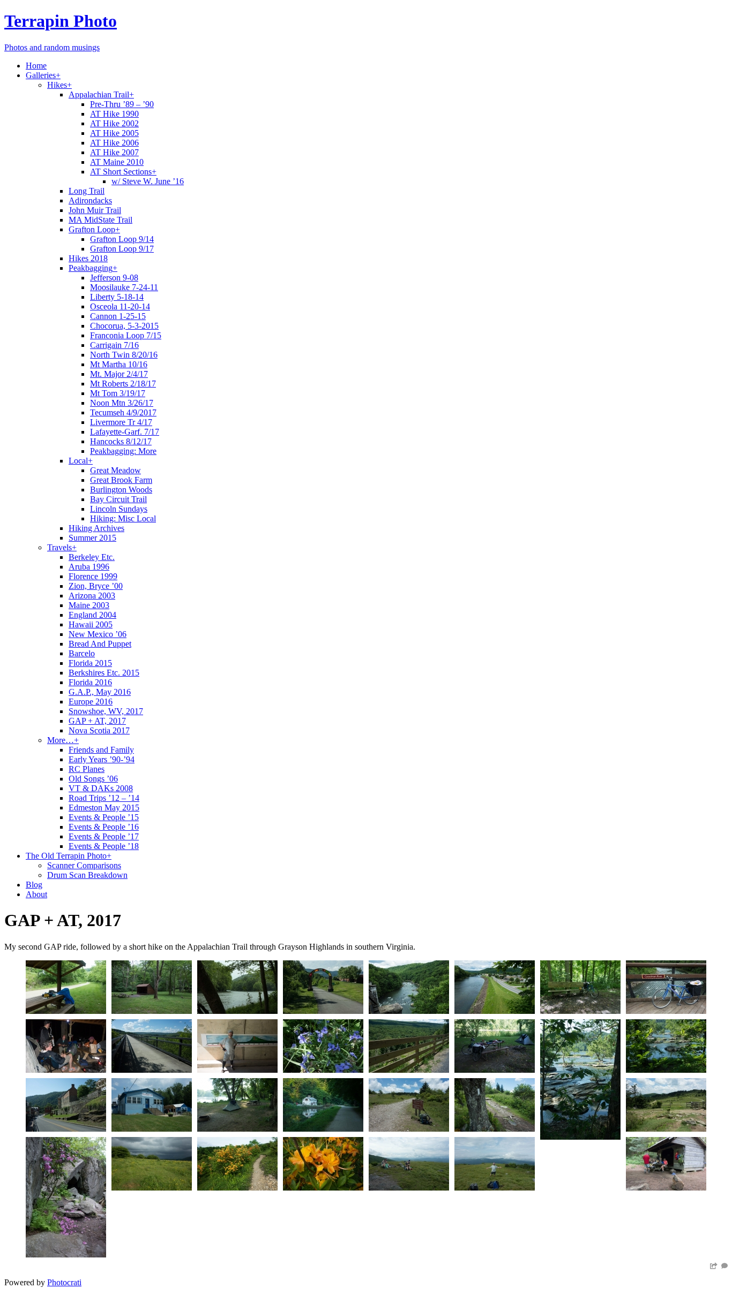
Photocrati (64, 1282)
